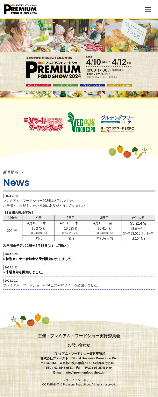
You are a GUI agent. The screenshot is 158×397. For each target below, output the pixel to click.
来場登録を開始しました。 (25, 272)
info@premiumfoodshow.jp (85, 372)
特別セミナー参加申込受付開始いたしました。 (40, 259)
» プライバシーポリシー (79, 380)
